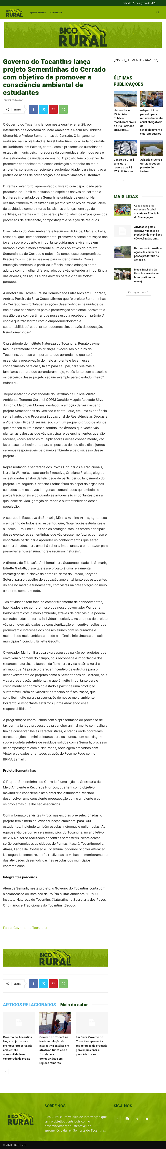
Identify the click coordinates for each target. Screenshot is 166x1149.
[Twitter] (43, 109)
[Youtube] (147, 1119)
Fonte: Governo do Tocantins (25, 928)
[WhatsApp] (63, 109)
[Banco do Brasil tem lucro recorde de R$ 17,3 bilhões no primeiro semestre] (125, 148)
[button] (158, 13)
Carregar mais (137, 292)
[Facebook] (33, 109)
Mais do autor (74, 1004)
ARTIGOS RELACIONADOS (29, 1004)
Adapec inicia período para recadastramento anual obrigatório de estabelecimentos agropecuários (151, 122)
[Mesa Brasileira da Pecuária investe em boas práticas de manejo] (122, 274)
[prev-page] (5, 1071)
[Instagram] (127, 1119)
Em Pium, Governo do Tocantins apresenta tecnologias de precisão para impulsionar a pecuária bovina (91, 1045)
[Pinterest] (53, 109)
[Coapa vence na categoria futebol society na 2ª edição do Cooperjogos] (122, 210)
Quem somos (38, 12)
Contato (56, 12)
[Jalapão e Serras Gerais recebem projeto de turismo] (151, 148)
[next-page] (12, 1071)
